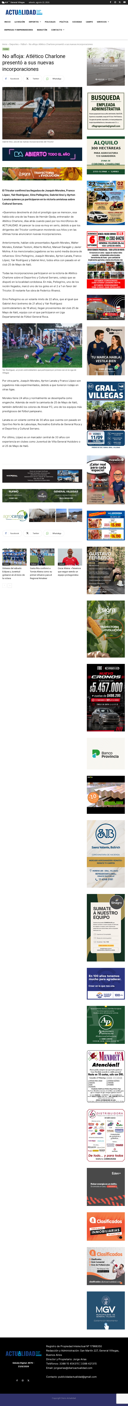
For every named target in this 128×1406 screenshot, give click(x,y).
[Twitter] (120, 2)
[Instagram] (115, 2)
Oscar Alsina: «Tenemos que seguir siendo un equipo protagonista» (69, 571)
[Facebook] (110, 2)
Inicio (4, 44)
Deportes (14, 44)
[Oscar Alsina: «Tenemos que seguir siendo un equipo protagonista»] (70, 557)
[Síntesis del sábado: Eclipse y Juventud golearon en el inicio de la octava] (14, 557)
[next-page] (10, 585)
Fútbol (24, 44)
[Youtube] (124, 2)
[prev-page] (4, 585)
